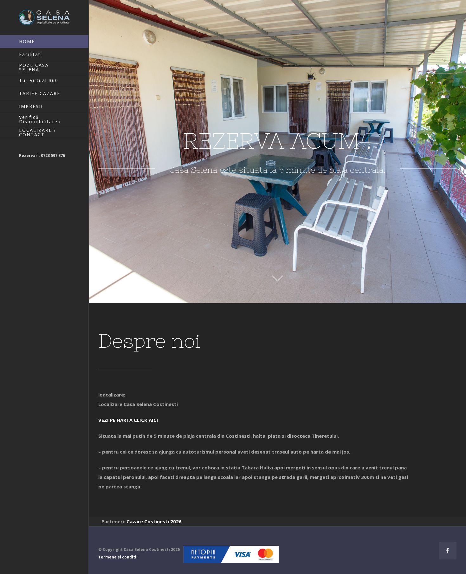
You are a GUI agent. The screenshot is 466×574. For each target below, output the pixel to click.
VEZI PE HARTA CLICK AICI (128, 420)
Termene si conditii (118, 557)
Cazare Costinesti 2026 (154, 521)
